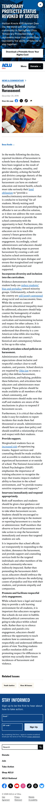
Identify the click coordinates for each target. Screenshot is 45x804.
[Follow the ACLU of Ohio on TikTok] (29, 786)
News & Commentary (13, 80)
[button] (26, 101)
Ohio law (24, 370)
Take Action (8, 766)
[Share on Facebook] (16, 101)
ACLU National (9, 778)
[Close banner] (40, 4)
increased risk (9, 446)
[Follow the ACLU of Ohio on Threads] (35, 786)
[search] (40, 747)
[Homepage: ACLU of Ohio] (10, 66)
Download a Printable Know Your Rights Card (22, 53)
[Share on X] (21, 101)
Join (4, 760)
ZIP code (6, 725)
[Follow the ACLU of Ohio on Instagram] (23, 786)
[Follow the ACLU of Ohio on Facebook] (4, 786)
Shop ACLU (7, 772)
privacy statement (33, 737)
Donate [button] (34, 66)
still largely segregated (31, 295)
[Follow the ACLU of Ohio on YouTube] (16, 786)
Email (5, 716)
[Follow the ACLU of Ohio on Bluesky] (41, 786)
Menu (24, 66)
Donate (5, 755)
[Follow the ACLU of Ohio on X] (10, 786)
